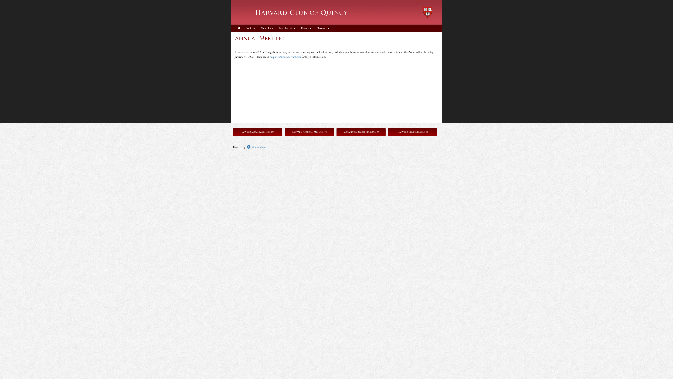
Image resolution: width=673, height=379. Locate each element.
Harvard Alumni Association (257, 132)
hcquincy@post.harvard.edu (285, 57)
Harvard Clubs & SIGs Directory (361, 132)
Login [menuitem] (249, 28)
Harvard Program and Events (309, 132)
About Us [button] (266, 28)
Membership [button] (286, 28)
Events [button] (305, 28)
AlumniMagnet (259, 147)
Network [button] (322, 28)
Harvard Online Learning (413, 132)
